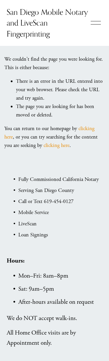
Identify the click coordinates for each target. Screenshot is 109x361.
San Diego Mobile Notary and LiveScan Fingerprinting (47, 22)
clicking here (56, 145)
